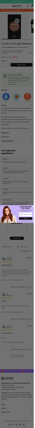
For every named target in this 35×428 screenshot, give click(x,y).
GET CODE (26, 218)
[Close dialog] (33, 206)
